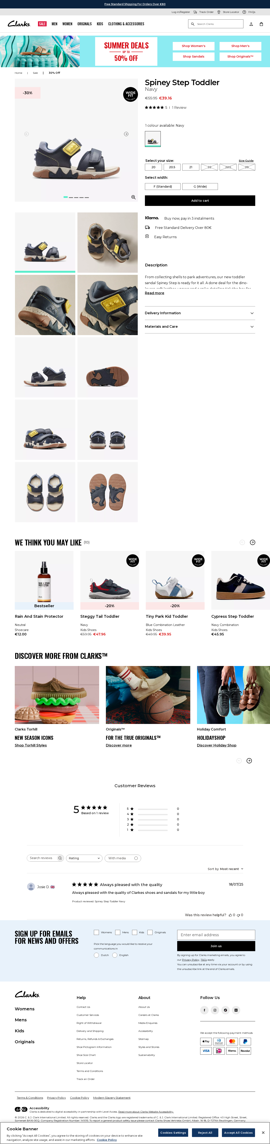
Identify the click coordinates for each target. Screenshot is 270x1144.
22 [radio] (209, 167)
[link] (130, 94)
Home (18, 72)
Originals (84, 23)
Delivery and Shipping (90, 1031)
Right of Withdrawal (89, 1022)
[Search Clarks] (215, 24)
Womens (106, 932)
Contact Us (83, 1006)
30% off (54, 72)
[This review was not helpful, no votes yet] (238, 915)
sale (35, 72)
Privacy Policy (190, 959)
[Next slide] (126, 134)
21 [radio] (190, 167)
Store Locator (85, 1063)
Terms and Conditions (90, 1071)
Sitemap (143, 1039)
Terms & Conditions (30, 1097)
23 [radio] (247, 167)
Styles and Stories (148, 1047)
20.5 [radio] (172, 167)
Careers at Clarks (148, 1014)
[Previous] (242, 542)
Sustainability (146, 1055)
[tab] (45, 242)
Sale (42, 23)
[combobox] (84, 858)
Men (54, 23)
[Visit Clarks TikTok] (225, 1010)
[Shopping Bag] (261, 23)
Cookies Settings (173, 1132)
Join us (216, 946)
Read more (154, 293)
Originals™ (240, 56)
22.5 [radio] (228, 167)
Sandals (193, 56)
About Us (144, 1006)
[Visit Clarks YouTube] (236, 1010)
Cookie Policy (79, 1097)
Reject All (205, 1132)
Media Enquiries (147, 1022)
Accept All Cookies (238, 1132)
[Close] (263, 1132)
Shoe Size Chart (86, 1055)
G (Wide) (200, 186)
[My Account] (251, 23)
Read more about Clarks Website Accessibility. (146, 1111)
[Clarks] (19, 24)
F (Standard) (163, 186)
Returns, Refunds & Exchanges (95, 1039)
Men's (240, 46)
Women (67, 23)
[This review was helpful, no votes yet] (230, 915)
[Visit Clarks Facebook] (204, 1010)
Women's (194, 46)
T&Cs (204, 959)
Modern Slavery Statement (112, 1097)
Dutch (105, 955)
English (123, 955)
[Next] (252, 542)
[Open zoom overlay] (133, 197)
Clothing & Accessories (126, 23)
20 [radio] (153, 167)
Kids (100, 23)
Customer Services (88, 1014)
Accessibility (145, 1031)
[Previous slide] (239, 760)
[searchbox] (41, 858)
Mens (125, 932)
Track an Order (86, 1079)
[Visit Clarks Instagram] (215, 1010)
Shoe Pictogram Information (94, 1047)
